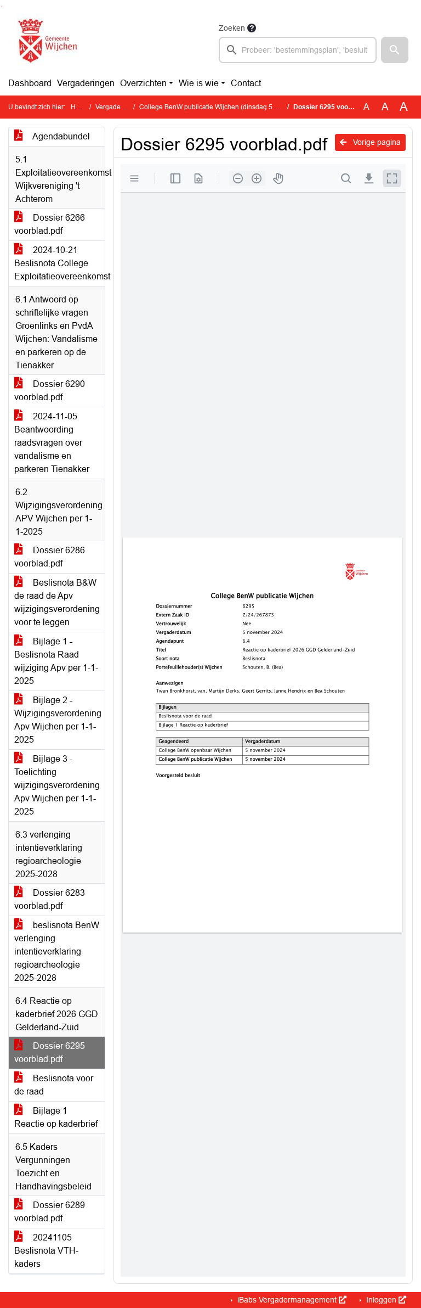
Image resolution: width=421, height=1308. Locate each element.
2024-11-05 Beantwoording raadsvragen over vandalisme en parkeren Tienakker (51, 443)
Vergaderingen (86, 83)
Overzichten (143, 83)
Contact (246, 83)
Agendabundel (60, 136)
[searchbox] (298, 50)
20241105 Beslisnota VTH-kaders (46, 1250)
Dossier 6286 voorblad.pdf (49, 557)
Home (80, 107)
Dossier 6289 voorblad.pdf (49, 1211)
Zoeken (232, 28)
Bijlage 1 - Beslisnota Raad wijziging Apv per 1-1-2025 (56, 661)
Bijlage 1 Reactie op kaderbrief (56, 1117)
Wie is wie (199, 83)
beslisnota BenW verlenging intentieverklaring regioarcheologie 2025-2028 (56, 951)
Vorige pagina (376, 142)
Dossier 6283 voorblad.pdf (49, 899)
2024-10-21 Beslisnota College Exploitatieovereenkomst (59, 263)
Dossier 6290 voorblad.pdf (49, 390)
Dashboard (30, 83)
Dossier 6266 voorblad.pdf (49, 224)
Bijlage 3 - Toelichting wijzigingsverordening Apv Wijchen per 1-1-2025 (57, 785)
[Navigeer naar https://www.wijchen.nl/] (45, 42)
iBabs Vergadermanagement (287, 1299)
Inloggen (381, 1299)
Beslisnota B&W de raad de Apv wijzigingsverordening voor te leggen (57, 602)
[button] (394, 50)
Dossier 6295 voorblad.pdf (49, 1052)
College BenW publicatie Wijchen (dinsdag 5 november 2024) (231, 107)
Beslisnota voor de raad (53, 1085)
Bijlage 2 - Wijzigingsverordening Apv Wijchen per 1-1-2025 (57, 719)
